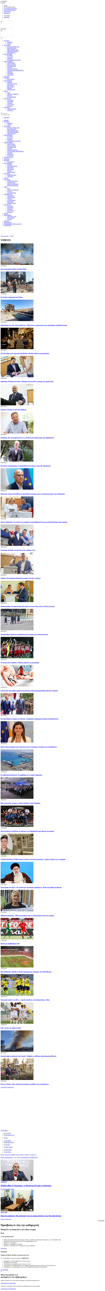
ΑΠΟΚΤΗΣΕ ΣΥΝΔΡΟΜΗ (8, 1283)
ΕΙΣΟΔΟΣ (6, 17)
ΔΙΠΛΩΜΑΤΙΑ (11, 52)
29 (9, 1087)
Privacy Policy (20, 1154)
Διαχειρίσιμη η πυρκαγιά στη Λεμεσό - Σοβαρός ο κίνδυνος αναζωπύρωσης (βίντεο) (28, 1056)
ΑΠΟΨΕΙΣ (7, 107)
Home (5, 5)
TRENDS (9, 72)
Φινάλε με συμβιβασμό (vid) (10, 943)
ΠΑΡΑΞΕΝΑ (10, 79)
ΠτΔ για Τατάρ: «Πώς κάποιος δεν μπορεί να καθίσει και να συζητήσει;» (25, 1084)
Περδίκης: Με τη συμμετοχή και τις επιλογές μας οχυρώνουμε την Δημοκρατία (27, 438)
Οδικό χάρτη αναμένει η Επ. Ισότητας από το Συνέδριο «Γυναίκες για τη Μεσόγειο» (29, 747)
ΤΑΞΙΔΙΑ (9, 103)
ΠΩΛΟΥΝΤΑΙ (11, 182)
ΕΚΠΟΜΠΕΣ (7, 215)
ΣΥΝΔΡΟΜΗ (4, 1270)
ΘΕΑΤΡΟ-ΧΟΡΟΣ (12, 83)
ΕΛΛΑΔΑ (10, 57)
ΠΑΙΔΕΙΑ (10, 42)
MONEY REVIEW (12, 69)
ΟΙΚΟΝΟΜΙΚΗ (8, 61)
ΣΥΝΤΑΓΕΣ (10, 104)
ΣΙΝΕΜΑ (9, 82)
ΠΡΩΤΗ (6, 120)
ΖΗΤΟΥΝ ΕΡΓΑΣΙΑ (12, 184)
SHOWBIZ (10, 101)
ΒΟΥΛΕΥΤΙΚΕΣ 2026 (13, 46)
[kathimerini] (7, 1140)
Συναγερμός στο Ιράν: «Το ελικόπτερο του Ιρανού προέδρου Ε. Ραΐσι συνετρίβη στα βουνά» (31, 887)
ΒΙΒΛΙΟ (9, 88)
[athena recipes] (8, 1147)
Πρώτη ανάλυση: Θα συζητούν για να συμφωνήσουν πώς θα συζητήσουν (31, 1216)
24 (2, 1087)
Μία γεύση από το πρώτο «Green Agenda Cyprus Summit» (20, 803)
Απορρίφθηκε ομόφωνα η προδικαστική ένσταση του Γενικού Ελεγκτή (24, 634)
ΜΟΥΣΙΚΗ (10, 85)
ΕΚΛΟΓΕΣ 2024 (11, 48)
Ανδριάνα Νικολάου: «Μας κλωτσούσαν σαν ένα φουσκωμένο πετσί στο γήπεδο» (27, 915)
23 (1, 1087)
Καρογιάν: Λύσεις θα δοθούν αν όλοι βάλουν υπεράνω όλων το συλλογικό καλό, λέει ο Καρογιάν (33, 494)
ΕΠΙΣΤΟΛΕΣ (7, 225)
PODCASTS (10, 218)
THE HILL (10, 110)
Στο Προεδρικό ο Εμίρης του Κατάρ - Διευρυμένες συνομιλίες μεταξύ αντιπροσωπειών (29, 719)
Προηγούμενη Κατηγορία (7, 1189)
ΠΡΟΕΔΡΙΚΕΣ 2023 (12, 49)
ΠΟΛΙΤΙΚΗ (7, 45)
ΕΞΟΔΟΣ (9, 106)
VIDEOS (6, 221)
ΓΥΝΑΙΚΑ (10, 100)
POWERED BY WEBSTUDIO (29, 1157)
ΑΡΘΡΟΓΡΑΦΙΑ (11, 109)
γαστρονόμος (7, 11)
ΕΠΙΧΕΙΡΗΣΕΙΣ (11, 66)
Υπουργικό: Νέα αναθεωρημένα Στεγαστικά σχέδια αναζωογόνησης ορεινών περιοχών (29, 690)
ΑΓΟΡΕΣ (9, 67)
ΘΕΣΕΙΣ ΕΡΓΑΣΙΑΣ (12, 185)
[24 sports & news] (9, 1135)
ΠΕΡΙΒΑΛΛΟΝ (8, 157)
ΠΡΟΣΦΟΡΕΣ (8, 222)
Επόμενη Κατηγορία (6, 1219)
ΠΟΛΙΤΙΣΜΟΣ (8, 80)
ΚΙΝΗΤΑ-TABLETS (13, 94)
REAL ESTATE (11, 64)
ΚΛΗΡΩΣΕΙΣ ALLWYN (14, 60)
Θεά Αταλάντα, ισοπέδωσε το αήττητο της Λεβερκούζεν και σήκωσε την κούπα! (27, 831)
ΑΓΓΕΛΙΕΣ (7, 179)
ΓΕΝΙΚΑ (9, 199)
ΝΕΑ (8, 92)
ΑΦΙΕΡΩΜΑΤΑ (8, 194)
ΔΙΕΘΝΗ (9, 58)
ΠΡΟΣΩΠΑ (10, 202)
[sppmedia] (4, 1130)
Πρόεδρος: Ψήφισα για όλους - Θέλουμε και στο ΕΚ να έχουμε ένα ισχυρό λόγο (27, 381)
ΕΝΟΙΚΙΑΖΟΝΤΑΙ (12, 181)
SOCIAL (9, 95)
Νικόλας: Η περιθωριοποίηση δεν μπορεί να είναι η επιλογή (20, 578)
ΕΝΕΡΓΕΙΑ (10, 73)
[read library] (7, 1152)
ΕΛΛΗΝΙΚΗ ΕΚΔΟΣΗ (10, 8)
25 (4, 1087)
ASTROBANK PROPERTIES (15, 70)
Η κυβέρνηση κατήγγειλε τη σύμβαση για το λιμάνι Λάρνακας (21, 775)
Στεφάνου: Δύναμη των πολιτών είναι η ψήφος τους (18, 550)
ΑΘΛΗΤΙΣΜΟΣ (8, 54)
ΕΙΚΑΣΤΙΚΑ (10, 86)
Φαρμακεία (7, 13)
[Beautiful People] (9, 1142)
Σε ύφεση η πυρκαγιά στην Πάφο (12, 297)
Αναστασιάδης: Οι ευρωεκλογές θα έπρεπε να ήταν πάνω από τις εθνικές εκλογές (28, 606)
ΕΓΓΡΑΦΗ (3, 1248)
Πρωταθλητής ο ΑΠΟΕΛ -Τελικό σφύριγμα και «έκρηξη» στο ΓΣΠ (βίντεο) (26, 972)
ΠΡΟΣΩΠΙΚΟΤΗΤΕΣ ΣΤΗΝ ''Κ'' (13, 224)
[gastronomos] (8, 1149)
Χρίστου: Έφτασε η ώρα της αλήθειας (13, 409)
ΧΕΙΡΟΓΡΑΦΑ (11, 89)
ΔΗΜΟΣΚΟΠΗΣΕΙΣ (12, 51)
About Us (27, 1154)
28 (8, 1087)
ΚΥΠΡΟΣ (6, 40)
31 (11, 1087)
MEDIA (6, 213)
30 (10, 1087)
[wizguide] (7, 1144)
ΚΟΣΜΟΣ (6, 78)
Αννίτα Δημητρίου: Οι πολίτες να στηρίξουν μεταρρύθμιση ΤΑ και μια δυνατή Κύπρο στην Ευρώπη (34, 522)
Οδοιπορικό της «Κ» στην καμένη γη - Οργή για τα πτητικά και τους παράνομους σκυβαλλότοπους (34, 325)
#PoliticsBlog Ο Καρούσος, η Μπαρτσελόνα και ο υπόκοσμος (26, 1185)
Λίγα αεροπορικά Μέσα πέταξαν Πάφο (13, 269)
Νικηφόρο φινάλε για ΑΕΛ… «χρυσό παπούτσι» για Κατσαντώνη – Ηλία (25, 1000)
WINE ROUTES (11, 216)
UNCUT (9, 219)
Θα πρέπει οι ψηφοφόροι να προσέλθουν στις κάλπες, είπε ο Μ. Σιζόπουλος (26, 466)
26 (5, 1087)
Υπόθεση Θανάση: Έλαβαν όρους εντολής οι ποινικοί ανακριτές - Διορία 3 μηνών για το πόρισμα (33, 859)
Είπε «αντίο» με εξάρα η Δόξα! (11, 1028)
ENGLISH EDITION (9, 10)
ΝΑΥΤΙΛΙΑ (10, 75)
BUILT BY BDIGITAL (7, 1157)
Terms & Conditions (10, 1154)
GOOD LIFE (7, 98)
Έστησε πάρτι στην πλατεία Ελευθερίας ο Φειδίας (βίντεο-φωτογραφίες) (25, 353)
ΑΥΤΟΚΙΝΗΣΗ (11, 97)
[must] (6, 1138)
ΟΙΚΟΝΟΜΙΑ (11, 63)
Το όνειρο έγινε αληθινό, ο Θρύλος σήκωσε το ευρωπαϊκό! (20, 662)
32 (13, 1087)
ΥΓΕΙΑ (9, 43)
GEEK (6, 91)
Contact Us (33, 1154)
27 (6, 1087)
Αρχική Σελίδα (4, 236)
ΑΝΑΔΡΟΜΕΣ (11, 200)
